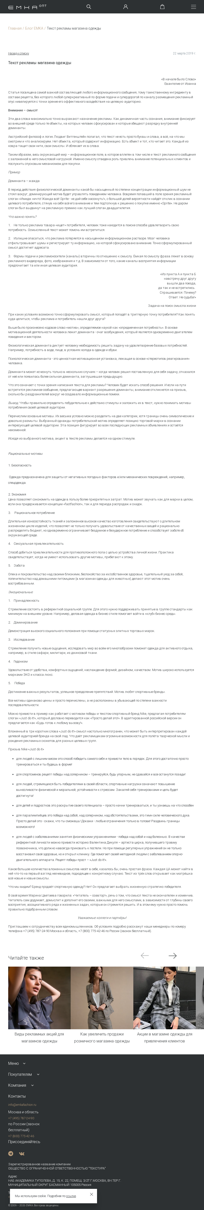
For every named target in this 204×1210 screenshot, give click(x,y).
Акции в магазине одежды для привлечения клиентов (164, 1038)
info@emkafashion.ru (22, 1105)
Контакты (17, 1096)
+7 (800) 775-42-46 (21, 1136)
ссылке (71, 1196)
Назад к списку (18, 53)
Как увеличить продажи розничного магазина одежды (102, 1038)
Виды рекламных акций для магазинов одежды (39, 1038)
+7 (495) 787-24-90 (21, 1118)
